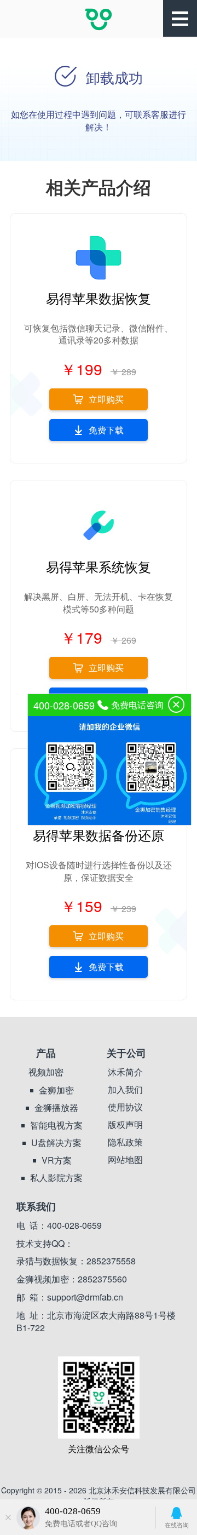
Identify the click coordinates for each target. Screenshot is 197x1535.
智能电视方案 (56, 1125)
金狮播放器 (56, 1108)
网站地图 (125, 1160)
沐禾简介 (125, 1072)
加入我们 (125, 1090)
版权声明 (125, 1125)
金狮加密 (56, 1090)
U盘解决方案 (56, 1143)
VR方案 (57, 1160)
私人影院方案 (56, 1178)
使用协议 (125, 1107)
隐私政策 (125, 1142)
